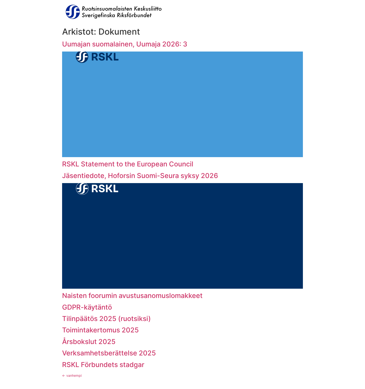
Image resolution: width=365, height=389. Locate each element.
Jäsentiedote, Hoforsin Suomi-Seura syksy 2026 (140, 175)
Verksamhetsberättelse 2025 (109, 353)
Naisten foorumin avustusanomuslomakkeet (132, 295)
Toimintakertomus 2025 (100, 330)
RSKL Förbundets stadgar (103, 364)
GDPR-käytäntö (87, 307)
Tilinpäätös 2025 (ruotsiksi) (106, 318)
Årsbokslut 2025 (89, 341)
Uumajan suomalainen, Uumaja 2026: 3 (124, 44)
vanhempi (72, 375)
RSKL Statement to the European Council (127, 164)
